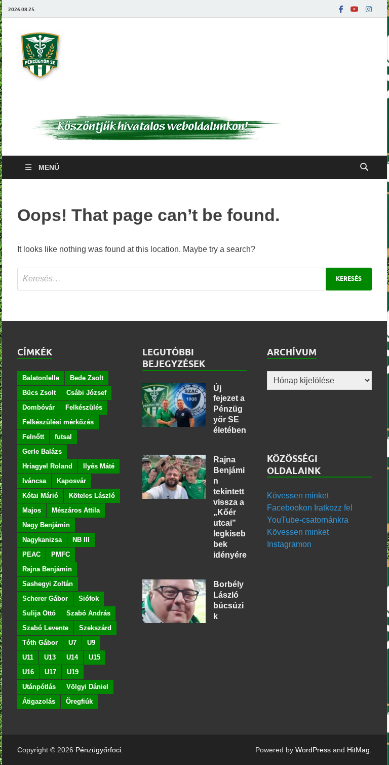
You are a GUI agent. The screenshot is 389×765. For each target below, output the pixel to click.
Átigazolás (38, 701)
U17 (50, 672)
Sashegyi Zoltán (47, 584)
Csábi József (86, 392)
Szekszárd (95, 628)
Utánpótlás (39, 686)
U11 (27, 657)
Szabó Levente (45, 628)
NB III (81, 539)
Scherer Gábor (45, 598)
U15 (94, 657)
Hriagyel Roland (47, 466)
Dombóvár (38, 407)
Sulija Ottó (39, 613)
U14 (72, 657)
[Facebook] (341, 9)
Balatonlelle (40, 378)
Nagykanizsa (42, 539)
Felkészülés (83, 407)
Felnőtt (33, 437)
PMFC (60, 554)
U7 (72, 642)
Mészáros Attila (76, 510)
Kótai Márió (40, 495)
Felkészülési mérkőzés (58, 422)
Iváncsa (34, 481)
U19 (73, 672)
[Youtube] (354, 9)
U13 (50, 657)
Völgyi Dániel (87, 686)
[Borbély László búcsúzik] (174, 585)
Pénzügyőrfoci (98, 750)
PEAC (31, 554)
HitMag (358, 750)
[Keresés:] (194, 279)
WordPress (313, 750)
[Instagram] (368, 9)
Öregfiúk (79, 701)
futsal (63, 437)
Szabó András (88, 613)
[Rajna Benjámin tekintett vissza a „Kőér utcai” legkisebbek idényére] (174, 460)
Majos (31, 510)
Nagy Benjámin (46, 525)
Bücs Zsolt (39, 392)
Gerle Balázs (42, 451)
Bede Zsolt (86, 378)
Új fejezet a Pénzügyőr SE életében (229, 409)
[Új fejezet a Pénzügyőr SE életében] (174, 389)
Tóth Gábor (40, 642)
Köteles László (92, 495)
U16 (28, 672)
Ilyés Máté (98, 466)
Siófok (89, 598)
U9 (91, 642)
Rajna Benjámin (47, 569)
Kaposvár (71, 481)
